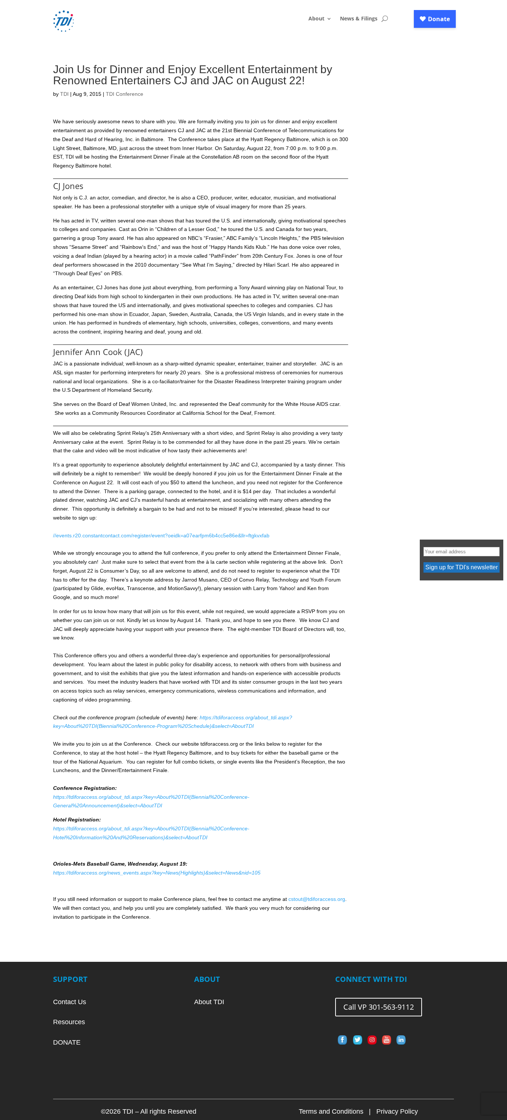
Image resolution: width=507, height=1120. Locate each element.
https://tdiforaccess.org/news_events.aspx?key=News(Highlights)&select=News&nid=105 (157, 873)
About (316, 19)
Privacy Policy (397, 1111)
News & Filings (358, 19)
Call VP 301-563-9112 (378, 1007)
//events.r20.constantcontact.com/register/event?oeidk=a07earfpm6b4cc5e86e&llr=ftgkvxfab (161, 535)
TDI (64, 94)
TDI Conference (124, 94)
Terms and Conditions (331, 1111)
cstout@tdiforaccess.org (316, 899)
